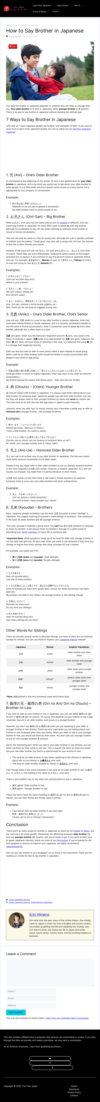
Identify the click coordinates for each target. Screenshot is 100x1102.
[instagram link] (50, 1058)
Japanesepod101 (14, 846)
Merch (77, 5)
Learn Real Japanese (42, 5)
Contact (74, 1095)
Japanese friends (68, 639)
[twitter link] (50, 1063)
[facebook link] (52, 1067)
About (74, 1086)
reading (63, 222)
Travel (55, 11)
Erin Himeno (15, 36)
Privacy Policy (74, 1092)
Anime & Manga (39, 11)
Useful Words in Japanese (41, 902)
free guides (62, 840)
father (86, 831)
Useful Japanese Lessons (19, 900)
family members (30, 532)
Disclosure (74, 1089)
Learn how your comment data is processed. (67, 1018)
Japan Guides (62, 5)
